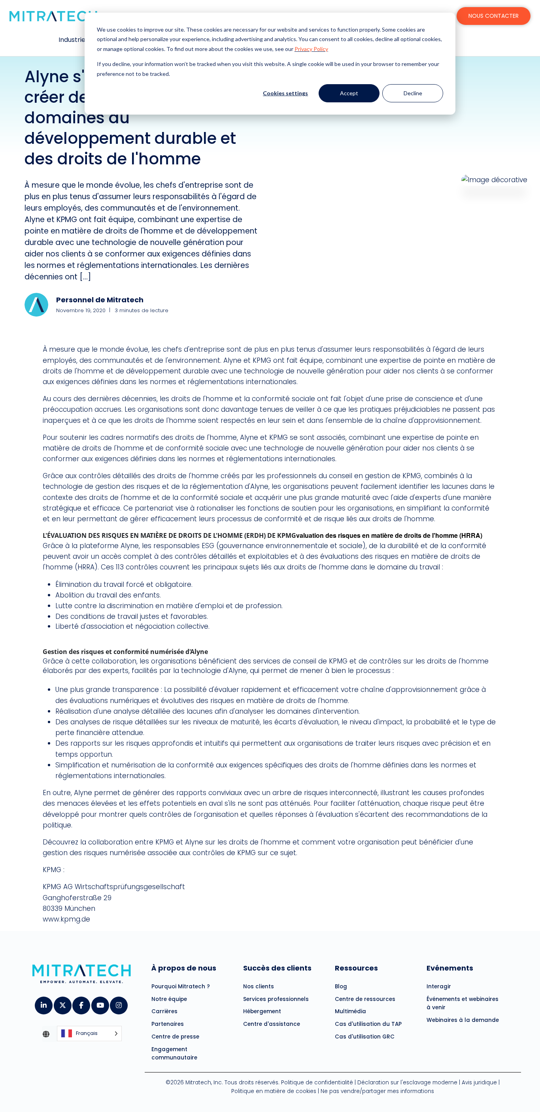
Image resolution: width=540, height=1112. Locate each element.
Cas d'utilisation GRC (365, 1036)
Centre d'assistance (271, 1024)
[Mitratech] (53, 16)
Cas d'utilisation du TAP (368, 1024)
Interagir (439, 986)
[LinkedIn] (43, 1003)
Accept (349, 93)
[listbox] (89, 1034)
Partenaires (167, 1024)
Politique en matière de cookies (273, 1091)
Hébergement (262, 1011)
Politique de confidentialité (317, 1082)
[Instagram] (118, 1003)
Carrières (164, 1011)
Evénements (450, 968)
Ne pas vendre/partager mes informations (377, 1091)
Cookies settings (285, 93)
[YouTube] (99, 1003)
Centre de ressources (365, 999)
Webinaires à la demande (463, 1020)
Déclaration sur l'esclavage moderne (407, 1082)
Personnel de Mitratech (99, 300)
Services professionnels (276, 999)
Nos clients (258, 986)
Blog (341, 986)
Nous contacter (493, 16)
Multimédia (350, 1011)
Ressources (356, 968)
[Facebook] (80, 1003)
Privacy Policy (311, 48)
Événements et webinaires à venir (462, 1003)
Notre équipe (169, 999)
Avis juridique (479, 1082)
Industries (74, 39)
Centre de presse (175, 1036)
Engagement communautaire (174, 1054)
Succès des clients (277, 968)
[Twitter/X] (62, 1003)
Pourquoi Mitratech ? (180, 986)
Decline (413, 93)
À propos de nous (183, 968)
